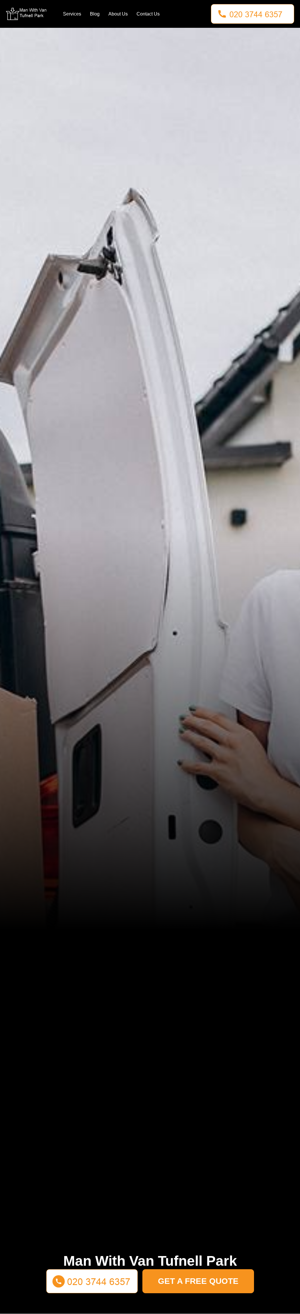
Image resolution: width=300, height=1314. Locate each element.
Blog (95, 13)
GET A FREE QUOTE (198, 1281)
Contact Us (148, 13)
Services (72, 13)
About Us (118, 13)
